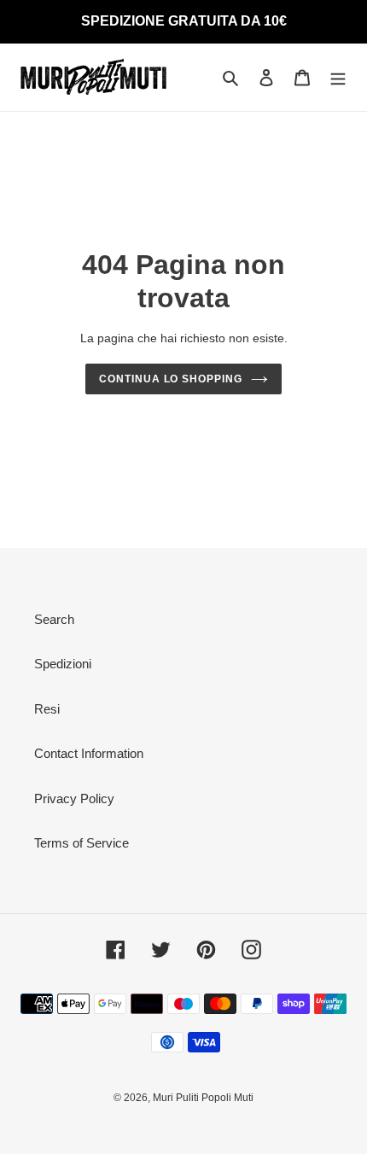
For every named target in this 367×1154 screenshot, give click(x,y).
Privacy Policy (74, 798)
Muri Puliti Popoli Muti (203, 1098)
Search (54, 619)
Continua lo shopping (170, 379)
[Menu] (338, 77)
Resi (47, 709)
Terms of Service (81, 843)
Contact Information (88, 753)
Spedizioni (62, 663)
